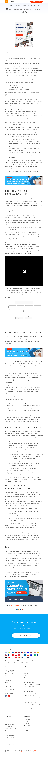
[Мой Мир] (20, 608)
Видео (25, 671)
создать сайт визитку (16, 605)
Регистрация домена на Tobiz (12, 739)
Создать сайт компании (29, 695)
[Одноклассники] (19, 608)
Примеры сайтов (9, 726)
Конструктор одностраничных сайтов (33, 697)
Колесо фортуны (28, 739)
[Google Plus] (23, 608)
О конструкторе (8, 675)
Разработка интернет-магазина (12, 742)
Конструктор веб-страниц (30, 709)
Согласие (28, 751)
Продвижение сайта (10, 737)
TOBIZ (12, 2)
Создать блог (27, 689)
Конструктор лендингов (29, 682)
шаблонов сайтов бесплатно (32, 60)
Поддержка (7, 731)
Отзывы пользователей (10, 728)
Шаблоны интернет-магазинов (12, 722)
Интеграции (8, 680)
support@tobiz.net (29, 725)
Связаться (26, 723)
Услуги (25, 675)
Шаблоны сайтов (9, 719)
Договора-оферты (33, 750)
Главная (11, 5)
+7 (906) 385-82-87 (29, 719)
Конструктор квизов (28, 691)
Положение (23, 751)
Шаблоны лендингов (10, 724)
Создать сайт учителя (29, 700)
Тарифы (26, 673)
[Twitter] (17, 608)
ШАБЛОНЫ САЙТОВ (26, 635)
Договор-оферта (28, 677)
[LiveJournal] (21, 608)
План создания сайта (10, 735)
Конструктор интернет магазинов (32, 684)
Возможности (8, 678)
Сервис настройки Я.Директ (30, 737)
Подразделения (27, 728)
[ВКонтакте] (16, 608)
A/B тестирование (9, 744)
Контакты (26, 732)
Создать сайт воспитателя (30, 702)
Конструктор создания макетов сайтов (33, 704)
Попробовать (37, 1)
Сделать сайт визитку (29, 686)
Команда (7, 682)
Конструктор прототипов (30, 706)
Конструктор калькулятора (30, 693)
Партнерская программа (22, 662)
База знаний (17, 5)
